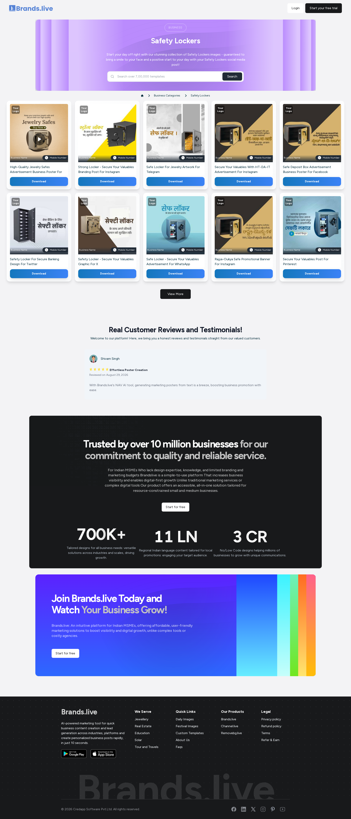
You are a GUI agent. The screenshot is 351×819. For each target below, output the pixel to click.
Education (142, 733)
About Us (183, 740)
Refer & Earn (270, 740)
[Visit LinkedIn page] (246, 809)
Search (232, 76)
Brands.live (79, 712)
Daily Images (185, 719)
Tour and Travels (146, 747)
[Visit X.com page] (256, 809)
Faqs (179, 747)
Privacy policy (271, 719)
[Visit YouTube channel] (285, 809)
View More (175, 294)
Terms (265, 733)
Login (295, 8)
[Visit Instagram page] (265, 809)
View (46, 139)
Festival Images (187, 726)
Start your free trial (323, 8)
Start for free (175, 507)
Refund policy (271, 726)
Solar (138, 740)
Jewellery (141, 719)
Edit (30, 139)
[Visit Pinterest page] (275, 809)
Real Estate (143, 726)
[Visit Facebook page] (236, 809)
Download (39, 181)
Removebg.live (231, 733)
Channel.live (229, 726)
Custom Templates (190, 733)
